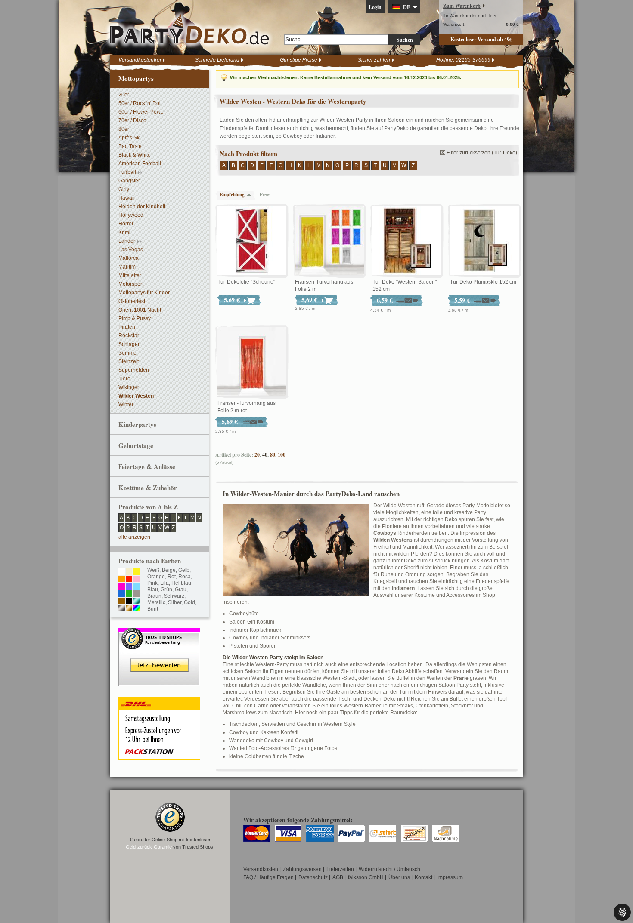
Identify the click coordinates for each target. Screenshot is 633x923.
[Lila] (129, 587)
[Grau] (136, 594)
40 (264, 454)
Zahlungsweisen (302, 869)
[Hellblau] (136, 587)
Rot (172, 577)
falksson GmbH (366, 877)
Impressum (450, 877)
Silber (174, 602)
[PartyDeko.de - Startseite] (189, 29)
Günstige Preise (298, 60)
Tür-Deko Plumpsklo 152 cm (483, 282)
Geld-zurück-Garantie (149, 846)
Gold (189, 602)
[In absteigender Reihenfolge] (251, 194)
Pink (152, 583)
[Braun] (121, 602)
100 (281, 454)
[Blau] (121, 594)
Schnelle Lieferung (217, 60)
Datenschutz (313, 877)
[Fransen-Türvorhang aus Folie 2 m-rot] (252, 362)
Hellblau (181, 583)
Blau (152, 590)
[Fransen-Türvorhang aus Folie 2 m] (329, 241)
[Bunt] (136, 609)
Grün (166, 590)
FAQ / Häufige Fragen (268, 877)
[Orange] (121, 580)
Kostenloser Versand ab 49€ (481, 39)
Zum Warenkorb (462, 5)
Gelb (183, 570)
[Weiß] (121, 572)
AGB (337, 877)
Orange (156, 577)
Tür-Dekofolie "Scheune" (246, 282)
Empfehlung (232, 194)
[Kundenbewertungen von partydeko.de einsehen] (159, 632)
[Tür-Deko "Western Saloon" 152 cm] (407, 241)
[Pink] (121, 587)
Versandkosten (260, 869)
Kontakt (423, 877)
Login (375, 7)
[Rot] (129, 580)
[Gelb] (136, 572)
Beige (169, 570)
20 (257, 454)
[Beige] (129, 572)
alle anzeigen (134, 537)
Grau (180, 590)
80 (272, 454)
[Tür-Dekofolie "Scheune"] (252, 241)
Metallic (156, 602)
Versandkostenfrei (139, 60)
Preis (265, 194)
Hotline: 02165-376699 (463, 60)
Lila (164, 583)
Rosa (184, 577)
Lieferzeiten (340, 869)
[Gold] (129, 609)
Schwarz (174, 596)
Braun (154, 596)
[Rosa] (136, 580)
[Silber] (121, 609)
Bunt (152, 609)
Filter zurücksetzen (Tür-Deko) (482, 153)
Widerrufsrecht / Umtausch (389, 869)
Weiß (153, 570)
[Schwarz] (129, 602)
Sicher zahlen (374, 60)
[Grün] (129, 594)
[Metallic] (136, 602)
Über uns (399, 877)
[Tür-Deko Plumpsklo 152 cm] (484, 241)
